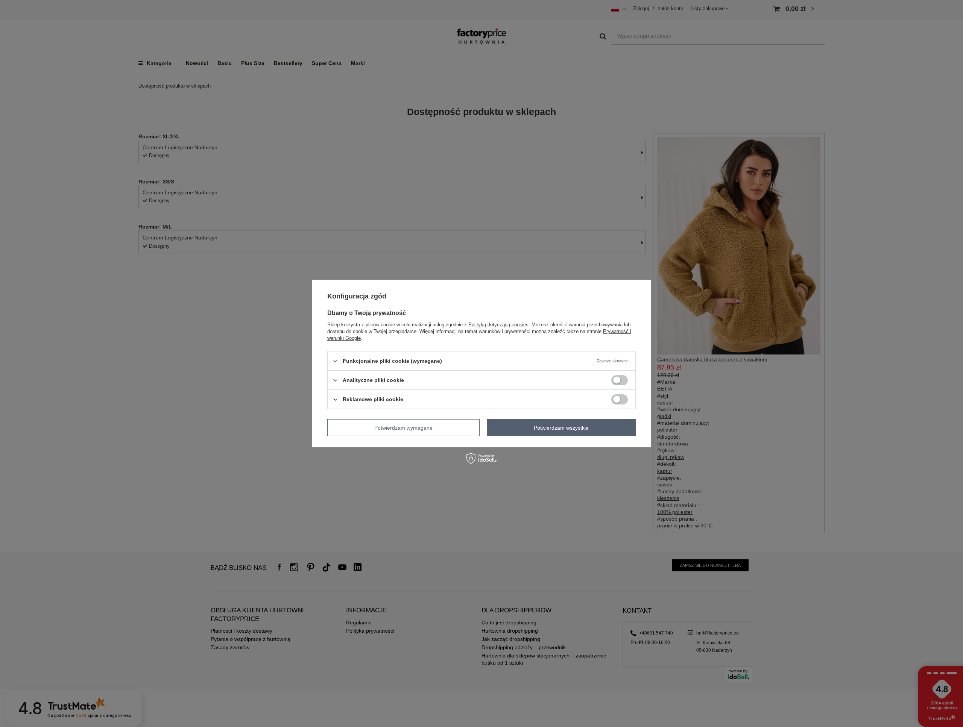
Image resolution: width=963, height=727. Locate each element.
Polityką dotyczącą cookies (498, 324)
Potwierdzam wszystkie (561, 427)
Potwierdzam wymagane (403, 427)
